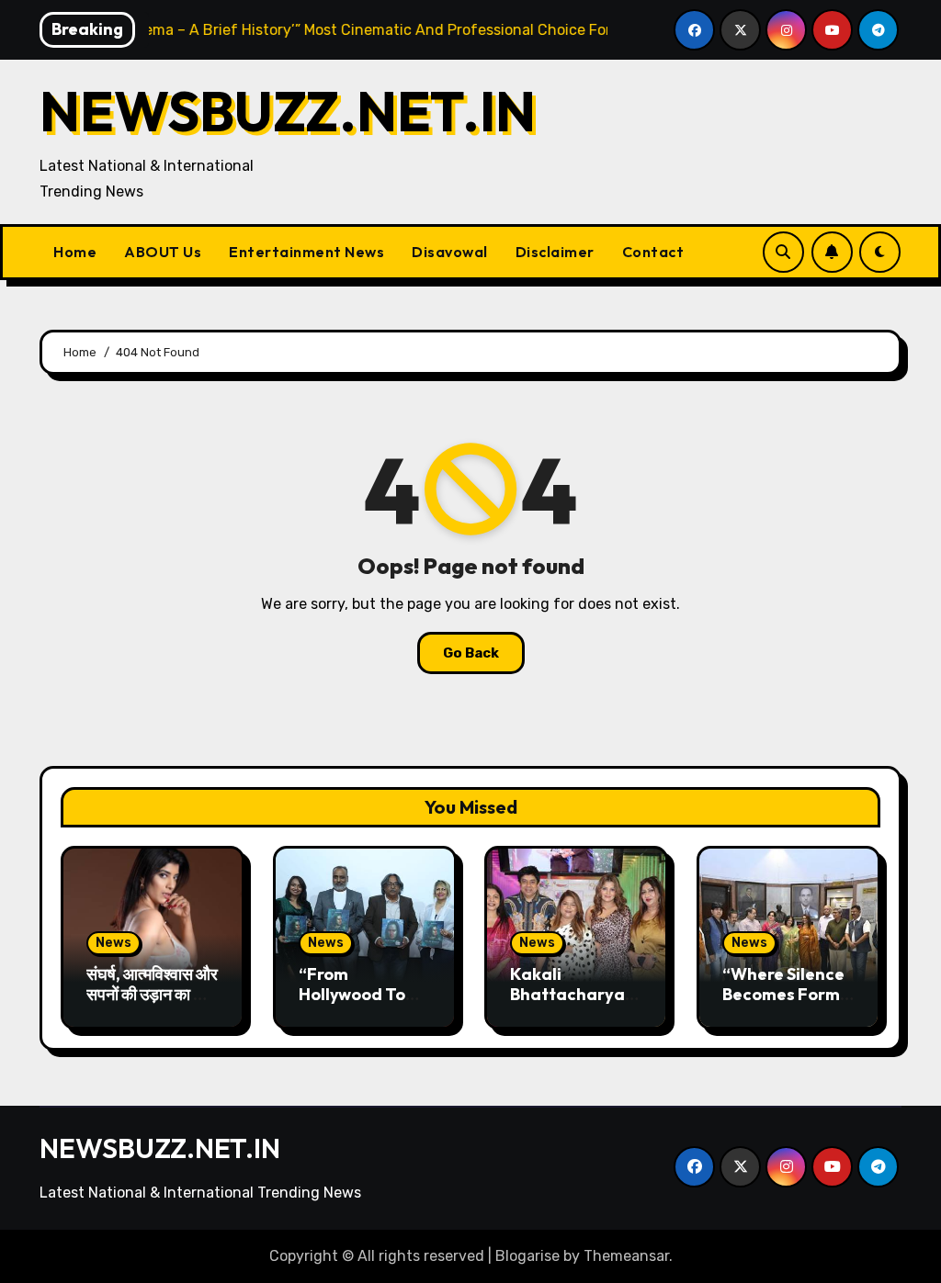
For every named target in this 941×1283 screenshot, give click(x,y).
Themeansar (626, 1256)
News (113, 943)
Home (74, 251)
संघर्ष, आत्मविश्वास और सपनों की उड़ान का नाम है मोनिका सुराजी (152, 993)
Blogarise (527, 1256)
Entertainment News (306, 251)
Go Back (471, 653)
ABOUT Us (162, 251)
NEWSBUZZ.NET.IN (288, 111)
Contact (653, 251)
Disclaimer (555, 251)
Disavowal (450, 251)
